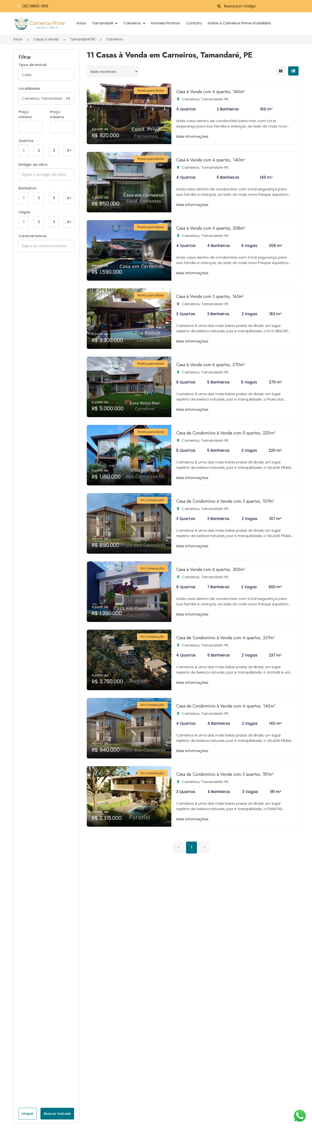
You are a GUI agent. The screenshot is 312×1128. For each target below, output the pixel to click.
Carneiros (132, 23)
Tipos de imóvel (33, 64)
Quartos (26, 140)
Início (81, 23)
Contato (194, 23)
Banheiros (27, 188)
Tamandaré (103, 23)
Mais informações (192, 136)
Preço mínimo (25, 114)
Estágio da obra (33, 164)
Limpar (28, 1113)
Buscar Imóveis (57, 1113)
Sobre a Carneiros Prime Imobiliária (239, 23)
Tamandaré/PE (82, 39)
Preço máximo (57, 114)
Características (33, 236)
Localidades (29, 88)
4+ (69, 150)
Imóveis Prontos (165, 23)
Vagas (24, 212)
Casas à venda (46, 39)
